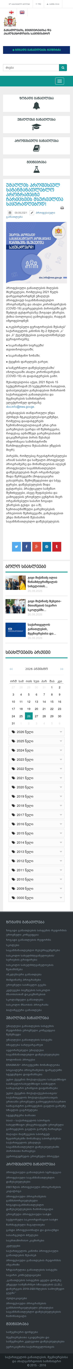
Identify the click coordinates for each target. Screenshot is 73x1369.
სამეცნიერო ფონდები (22, 1332)
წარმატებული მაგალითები (25, 1224)
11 (21, 701)
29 (28, 687)
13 (36, 701)
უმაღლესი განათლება (36, 119)
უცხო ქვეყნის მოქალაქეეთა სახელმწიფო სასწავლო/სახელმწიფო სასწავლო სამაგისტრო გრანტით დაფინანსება (36, 1083)
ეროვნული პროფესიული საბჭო (28, 1214)
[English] (22, 12)
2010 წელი (24, 879)
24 (13, 716)
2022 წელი (24, 768)
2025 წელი (24, 741)
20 (36, 709)
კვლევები (13, 1245)
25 (21, 716)
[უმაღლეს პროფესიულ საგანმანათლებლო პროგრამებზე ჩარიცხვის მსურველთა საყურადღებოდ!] (36, 247)
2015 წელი (24, 833)
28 (21, 687)
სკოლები (12, 945)
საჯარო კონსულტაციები (23, 1275)
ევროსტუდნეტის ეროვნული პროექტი (32, 1156)
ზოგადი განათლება (36, 98)
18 (21, 709)
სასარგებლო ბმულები (20, 4)
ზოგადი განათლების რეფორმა (28, 939)
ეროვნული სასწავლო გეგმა (26, 984)
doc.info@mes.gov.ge (20, 406)
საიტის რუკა (53, 4)
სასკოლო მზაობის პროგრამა (27, 1004)
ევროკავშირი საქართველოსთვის (30, 1346)
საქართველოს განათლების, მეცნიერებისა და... (42, 629)
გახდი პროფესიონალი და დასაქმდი (32, 1230)
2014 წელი (24, 842)
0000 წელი (24, 897)
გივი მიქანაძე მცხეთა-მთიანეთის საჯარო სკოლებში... (44, 605)
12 (28, 701)
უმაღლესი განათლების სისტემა (29, 1039)
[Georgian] (11, 12)
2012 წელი (24, 860)
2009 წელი (24, 888)
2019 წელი (24, 796)
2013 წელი (24, 851)
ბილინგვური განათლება (24, 1010)
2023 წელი (24, 759)
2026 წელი (24, 731)
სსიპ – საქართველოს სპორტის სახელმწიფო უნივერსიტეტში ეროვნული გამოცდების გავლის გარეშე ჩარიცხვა (35, 1124)
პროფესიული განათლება (37, 141)
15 (52, 701)
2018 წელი (24, 805)
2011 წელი (24, 870)
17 (13, 709)
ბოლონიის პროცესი (20, 1059)
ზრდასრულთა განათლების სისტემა (31, 1269)
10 (13, 701)
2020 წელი (24, 787)
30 (36, 687)
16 (59, 701)
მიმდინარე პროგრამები (23, 979)
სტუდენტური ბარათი (21, 1115)
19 (28, 709)
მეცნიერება (36, 162)
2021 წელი (24, 777)
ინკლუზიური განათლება (24, 974)
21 (44, 709)
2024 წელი (24, 750)
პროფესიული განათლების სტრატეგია (33, 1172)
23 (59, 709)
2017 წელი (24, 814)
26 (28, 716)
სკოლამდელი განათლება (24, 999)
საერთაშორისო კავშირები (25, 1240)
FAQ (39, 4)
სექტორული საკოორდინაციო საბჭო (32, 1219)
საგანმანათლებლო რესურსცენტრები (33, 950)
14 (44, 701)
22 (52, 709)
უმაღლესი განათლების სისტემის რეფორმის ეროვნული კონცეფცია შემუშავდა (30, 1030)
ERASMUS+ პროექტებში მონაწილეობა (33, 1064)
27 (13, 687)
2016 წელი (24, 824)
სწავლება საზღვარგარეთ (24, 1044)
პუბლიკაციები (16, 1298)
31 (44, 687)
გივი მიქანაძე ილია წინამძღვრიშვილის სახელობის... (42, 582)
